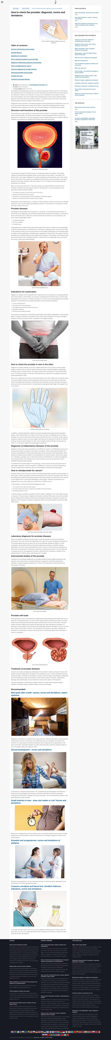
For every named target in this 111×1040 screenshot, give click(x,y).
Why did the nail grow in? (81, 60)
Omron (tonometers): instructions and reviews (87, 12)
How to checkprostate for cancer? (21, 66)
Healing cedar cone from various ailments (20, 966)
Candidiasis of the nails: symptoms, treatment (87, 83)
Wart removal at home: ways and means (85, 107)
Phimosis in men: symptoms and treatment (86, 57)
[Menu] (2, 2)
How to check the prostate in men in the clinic (24, 59)
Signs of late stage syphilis (79, 944)
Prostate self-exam (17, 76)
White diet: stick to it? (80, 68)
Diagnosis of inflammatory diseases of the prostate (26, 62)
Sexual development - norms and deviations (31, 750)
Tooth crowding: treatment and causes (20, 991)
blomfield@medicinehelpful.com (38, 85)
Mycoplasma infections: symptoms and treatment (85, 977)
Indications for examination (19, 56)
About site (36, 1037)
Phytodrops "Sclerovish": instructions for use (87, 86)
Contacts (42, 1037)
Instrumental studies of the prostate (21, 72)
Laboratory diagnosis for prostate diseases (24, 69)
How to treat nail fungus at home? (18, 944)
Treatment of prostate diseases (20, 79)
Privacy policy (49, 1037)
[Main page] (55, 2)
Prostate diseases (16, 52)
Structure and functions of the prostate (22, 49)
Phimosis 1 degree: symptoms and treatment (86, 80)
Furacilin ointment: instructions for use (82, 993)
